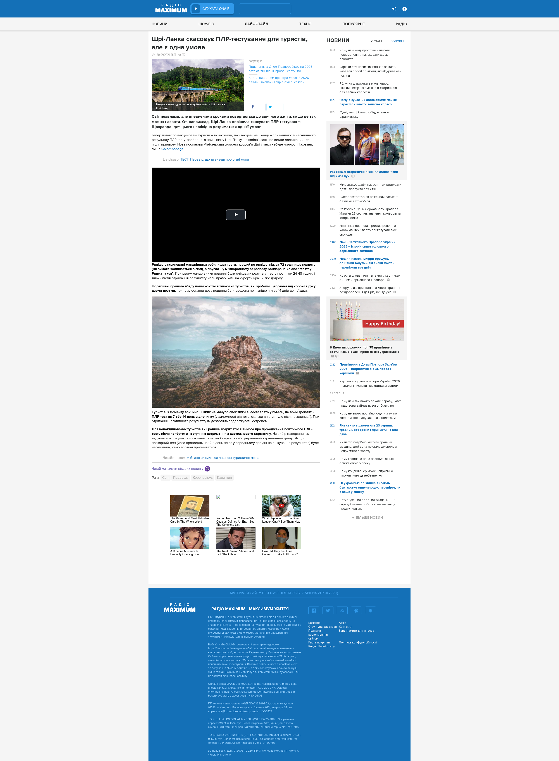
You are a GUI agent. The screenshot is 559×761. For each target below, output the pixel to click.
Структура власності (322, 627)
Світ (165, 477)
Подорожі (180, 477)
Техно (305, 24)
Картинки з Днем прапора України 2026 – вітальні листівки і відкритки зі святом (280, 80)
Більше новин (369, 517)
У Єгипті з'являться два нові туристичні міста (223, 458)
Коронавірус (203, 477)
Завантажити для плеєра (356, 631)
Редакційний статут (321, 646)
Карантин (224, 477)
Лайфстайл (256, 24)
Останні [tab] (377, 41)
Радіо (401, 24)
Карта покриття (319, 642)
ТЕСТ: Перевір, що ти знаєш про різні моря (214, 159)
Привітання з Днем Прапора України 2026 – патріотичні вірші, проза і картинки (282, 69)
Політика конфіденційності (358, 642)
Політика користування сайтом (318, 634)
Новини (159, 24)
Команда (314, 623)
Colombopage (172, 149)
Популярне (354, 24)
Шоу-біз (206, 24)
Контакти (345, 627)
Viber (207, 469)
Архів (342, 623)
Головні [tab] (397, 41)
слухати (215, 9)
